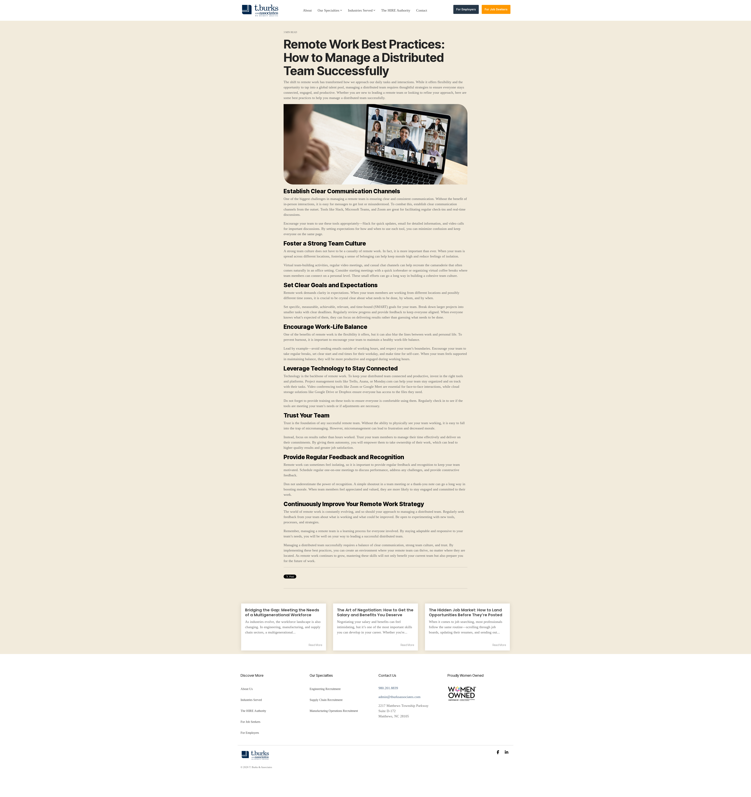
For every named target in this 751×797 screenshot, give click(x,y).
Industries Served (360, 10)
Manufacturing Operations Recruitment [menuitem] (334, 710)
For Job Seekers (496, 9)
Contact (421, 10)
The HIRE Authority (395, 10)
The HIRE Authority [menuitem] (253, 710)
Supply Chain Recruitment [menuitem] (326, 700)
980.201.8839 (388, 688)
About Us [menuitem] (247, 689)
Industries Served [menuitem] (251, 700)
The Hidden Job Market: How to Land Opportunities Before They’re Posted (465, 612)
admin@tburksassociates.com (399, 697)
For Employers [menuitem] (250, 732)
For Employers (466, 9)
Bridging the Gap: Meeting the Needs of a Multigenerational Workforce (282, 612)
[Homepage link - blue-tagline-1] (255, 758)
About (307, 10)
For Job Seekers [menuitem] (250, 721)
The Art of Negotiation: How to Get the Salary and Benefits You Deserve (375, 612)
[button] (498, 752)
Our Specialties (328, 10)
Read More (315, 645)
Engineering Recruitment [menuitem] (325, 689)
